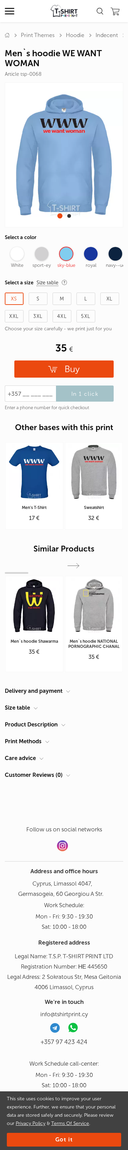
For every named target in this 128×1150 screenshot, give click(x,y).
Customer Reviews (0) (33, 774)
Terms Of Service (70, 1123)
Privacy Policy (30, 1123)
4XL (62, 316)
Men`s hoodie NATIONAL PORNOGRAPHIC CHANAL (93, 644)
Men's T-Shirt (34, 507)
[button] (59, 215)
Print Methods (23, 741)
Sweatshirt (94, 507)
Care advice (20, 758)
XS (14, 299)
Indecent (107, 35)
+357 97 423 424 (64, 1042)
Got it (64, 1139)
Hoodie (75, 35)
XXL (14, 316)
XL (109, 299)
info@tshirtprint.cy (64, 1014)
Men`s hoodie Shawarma (34, 641)
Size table (17, 707)
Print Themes (38, 35)
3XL (38, 316)
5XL (85, 316)
